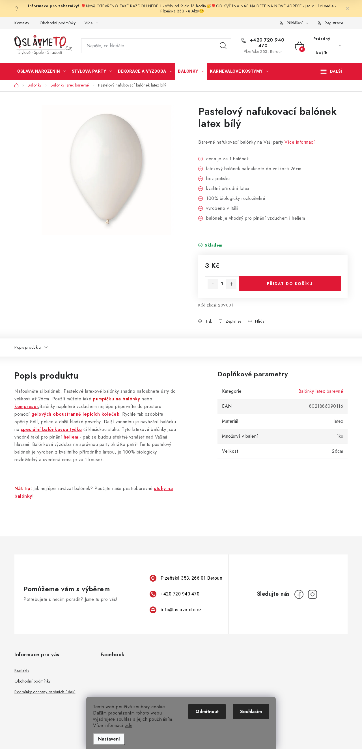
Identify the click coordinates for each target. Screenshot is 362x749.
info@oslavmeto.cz (181, 609)
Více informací (300, 142)
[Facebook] (298, 594)
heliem (71, 437)
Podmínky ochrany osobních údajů (45, 692)
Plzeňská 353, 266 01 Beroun (192, 578)
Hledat (223, 45)
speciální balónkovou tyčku (51, 429)
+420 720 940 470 (266, 43)
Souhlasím (251, 711)
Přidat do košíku (290, 283)
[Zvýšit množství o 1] (231, 284)
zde (129, 725)
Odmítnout (207, 711)
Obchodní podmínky (58, 23)
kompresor (26, 406)
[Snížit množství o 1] (213, 284)
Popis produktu (27, 347)
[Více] (331, 71)
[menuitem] (41, 71)
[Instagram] (312, 594)
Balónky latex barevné (320, 391)
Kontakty (21, 23)
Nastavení (109, 739)
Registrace (334, 23)
